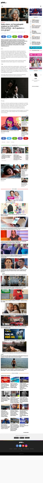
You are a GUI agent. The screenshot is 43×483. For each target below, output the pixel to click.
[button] (2, 152)
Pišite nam (32, 448)
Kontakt (11, 448)
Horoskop (3, 22)
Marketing (15, 448)
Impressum (20, 448)
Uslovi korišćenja (26, 448)
